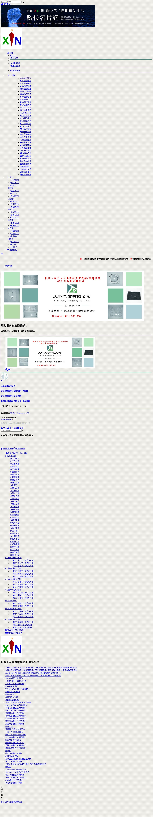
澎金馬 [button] (10, 239)
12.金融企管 (26, 110)
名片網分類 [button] (11, 456)
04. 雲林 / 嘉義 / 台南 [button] (13, 590)
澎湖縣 (15, 242)
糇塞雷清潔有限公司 (13, 740)
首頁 (5, 428)
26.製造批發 (26, 148)
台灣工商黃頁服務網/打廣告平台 (18, 702)
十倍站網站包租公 (12, 692)
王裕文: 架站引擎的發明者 (15, 681)
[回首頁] (2, 4)
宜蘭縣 (15, 231)
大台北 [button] (10, 177)
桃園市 (15, 191)
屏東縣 (15, 226)
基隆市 (15, 185)
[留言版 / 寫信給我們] (5, 4)
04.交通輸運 (26, 89)
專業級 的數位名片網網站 (15, 721)
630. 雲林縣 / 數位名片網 (23, 593)
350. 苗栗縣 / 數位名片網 (23, 576)
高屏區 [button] (10, 220)
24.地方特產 (26, 142)
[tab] (78, 505)
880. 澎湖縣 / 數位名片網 (23, 622)
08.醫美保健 (26, 99)
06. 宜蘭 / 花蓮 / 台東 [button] (13, 609)
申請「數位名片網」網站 (17, 453)
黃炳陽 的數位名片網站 (14, 713)
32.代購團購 (26, 164)
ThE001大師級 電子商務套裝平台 (18, 689)
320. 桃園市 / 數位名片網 (23, 571)
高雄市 (15, 223)
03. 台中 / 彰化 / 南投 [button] (13, 579)
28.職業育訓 (26, 153)
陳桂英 (8, 767)
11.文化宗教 (26, 108)
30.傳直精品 (26, 159)
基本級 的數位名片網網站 (15, 716)
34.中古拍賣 (26, 169)
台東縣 (15, 236)
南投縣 (15, 207)
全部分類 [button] (11, 75)
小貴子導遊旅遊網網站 (14, 732)
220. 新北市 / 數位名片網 (23, 563)
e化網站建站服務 (12, 700)
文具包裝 (26, 401)
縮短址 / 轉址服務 (15, 633)
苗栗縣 (15, 196)
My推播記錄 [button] (8, 449)
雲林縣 (15, 212)
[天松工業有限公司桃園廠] (6, 369)
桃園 (4, 401)
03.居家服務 (26, 86)
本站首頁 (9, 266)
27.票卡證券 (26, 150)
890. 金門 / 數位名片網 (23, 625)
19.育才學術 (26, 129)
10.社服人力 (26, 105)
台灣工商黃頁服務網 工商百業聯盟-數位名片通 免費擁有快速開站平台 (33, 676)
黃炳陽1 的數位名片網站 (15, 729)
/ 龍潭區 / (10, 401)
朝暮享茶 (9, 727)
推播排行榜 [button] (20, 449)
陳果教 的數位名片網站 (14, 743)
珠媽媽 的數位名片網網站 (15, 748)
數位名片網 (9, 694)
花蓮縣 (15, 234)
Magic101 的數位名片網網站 (16, 705)
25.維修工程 (26, 145)
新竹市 (15, 193)
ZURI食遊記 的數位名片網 (15, 769)
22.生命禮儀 (26, 137)
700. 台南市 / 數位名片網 (23, 598)
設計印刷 (17, 401)
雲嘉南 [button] (10, 209)
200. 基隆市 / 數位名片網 (23, 566)
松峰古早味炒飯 (11, 756)
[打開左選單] (9, 4)
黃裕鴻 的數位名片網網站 (15, 745)
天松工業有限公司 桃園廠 (15, 710)
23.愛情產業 (26, 140)
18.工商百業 (26, 126)
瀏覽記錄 (2, 793)
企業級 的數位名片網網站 (15, 719)
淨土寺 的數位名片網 (13, 761)
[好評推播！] (2, 381)
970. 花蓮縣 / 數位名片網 (23, 614)
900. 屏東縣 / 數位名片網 (23, 606)
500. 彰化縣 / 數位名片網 (23, 585)
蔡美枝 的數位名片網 (13, 783)
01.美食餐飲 (26, 81)
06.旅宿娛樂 (26, 94)
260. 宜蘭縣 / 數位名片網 (23, 611)
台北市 (15, 180)
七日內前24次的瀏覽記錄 (12, 802)
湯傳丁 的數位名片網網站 (15, 778)
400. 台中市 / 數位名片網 (23, 582)
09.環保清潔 (26, 102)
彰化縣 (15, 204)
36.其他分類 (26, 175)
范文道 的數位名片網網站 (15, 737)
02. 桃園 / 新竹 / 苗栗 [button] (13, 568)
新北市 (15, 183)
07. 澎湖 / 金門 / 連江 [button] (13, 619)
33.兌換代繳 (26, 167)
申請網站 (13, 250)
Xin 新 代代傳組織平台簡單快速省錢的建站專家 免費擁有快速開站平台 (33, 673)
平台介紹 (13, 428)
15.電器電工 (26, 118)
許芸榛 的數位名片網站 (14, 724)
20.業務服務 (26, 132)
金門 (14, 244)
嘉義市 (15, 215)
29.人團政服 (26, 156)
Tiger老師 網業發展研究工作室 (17, 678)
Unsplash (20, 413)
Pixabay (13, 413)
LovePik (26, 413)
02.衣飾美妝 (26, 83)
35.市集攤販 (26, 172)
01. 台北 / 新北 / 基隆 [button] (13, 558)
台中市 (15, 201)
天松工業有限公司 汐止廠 (15, 735)
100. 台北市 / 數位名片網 (23, 560)
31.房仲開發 (26, 161)
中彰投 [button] (10, 199)
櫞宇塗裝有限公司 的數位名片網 (18, 759)
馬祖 (14, 247)
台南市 (15, 218)
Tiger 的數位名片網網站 (14, 775)
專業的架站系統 (11, 697)
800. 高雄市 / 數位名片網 (23, 603)
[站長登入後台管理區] (7, 4)
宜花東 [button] (10, 228)
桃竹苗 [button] (10, 188)
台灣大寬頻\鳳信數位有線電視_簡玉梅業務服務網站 (25, 764)
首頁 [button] (11, 53)
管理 (21, 428)
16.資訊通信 (26, 121)
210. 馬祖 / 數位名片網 (23, 627)
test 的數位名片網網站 (14, 780)
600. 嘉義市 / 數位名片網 (23, 595)
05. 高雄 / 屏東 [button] (11, 601)
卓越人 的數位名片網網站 (15, 708)
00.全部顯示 (26, 78)
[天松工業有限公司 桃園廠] (9, 369)
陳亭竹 (8, 751)
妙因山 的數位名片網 (13, 753)
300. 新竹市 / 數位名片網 (23, 574)
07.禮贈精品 (26, 97)
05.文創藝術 (26, 91)
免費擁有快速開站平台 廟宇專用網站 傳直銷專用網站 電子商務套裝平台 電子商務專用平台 (41, 670)
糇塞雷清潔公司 (11, 686)
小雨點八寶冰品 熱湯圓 (14, 684)
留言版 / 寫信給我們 (16, 630)
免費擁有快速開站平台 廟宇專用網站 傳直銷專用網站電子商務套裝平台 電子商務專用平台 (41, 668)
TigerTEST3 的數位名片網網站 (17, 772)
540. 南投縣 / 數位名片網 (23, 587)
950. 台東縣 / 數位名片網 (23, 617)
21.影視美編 (26, 134)
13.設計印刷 (26, 113)
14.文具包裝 (26, 116)
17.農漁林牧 (26, 124)
